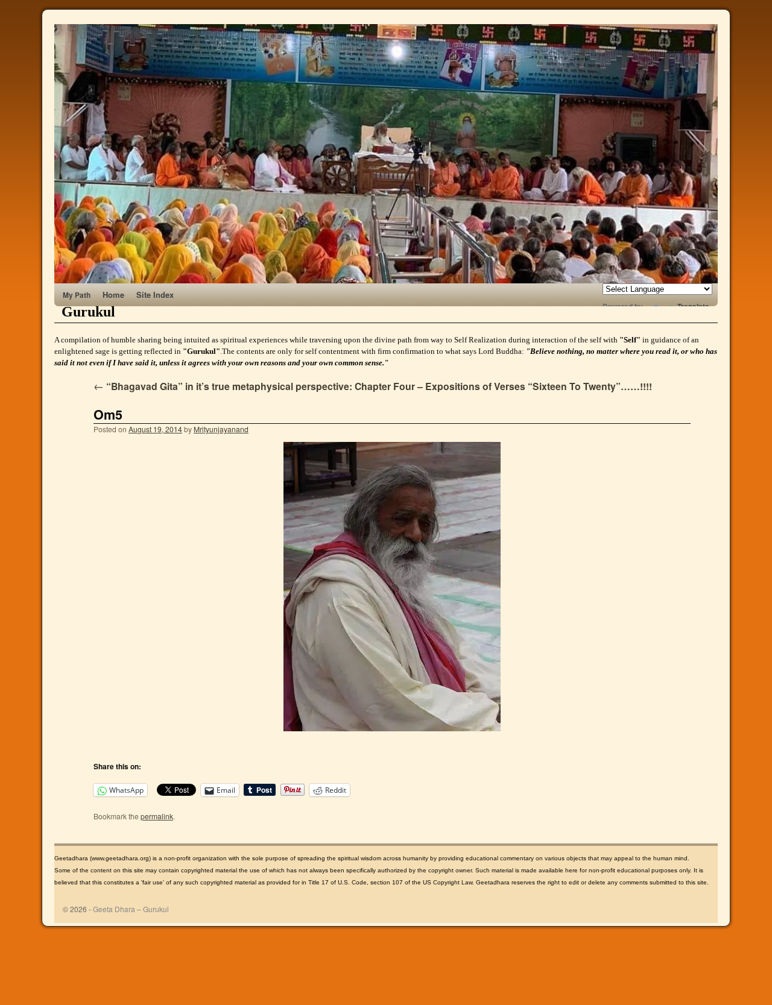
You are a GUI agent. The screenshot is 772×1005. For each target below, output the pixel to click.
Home (113, 294)
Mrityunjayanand (221, 429)
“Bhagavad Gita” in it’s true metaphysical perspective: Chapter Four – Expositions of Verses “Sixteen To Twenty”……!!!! (372, 386)
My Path (76, 294)
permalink (157, 816)
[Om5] (392, 586)
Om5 (107, 414)
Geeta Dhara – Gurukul (131, 909)
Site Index (155, 294)
